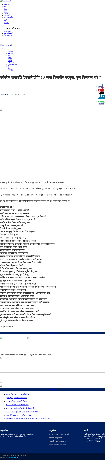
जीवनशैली (7, 15)
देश (5, 21)
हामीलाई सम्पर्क (8, 33)
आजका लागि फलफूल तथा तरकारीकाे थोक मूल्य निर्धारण (22, 412)
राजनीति (6, 23)
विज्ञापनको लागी (8, 35)
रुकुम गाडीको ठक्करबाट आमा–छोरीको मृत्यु (13, 354)
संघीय (5, 12)
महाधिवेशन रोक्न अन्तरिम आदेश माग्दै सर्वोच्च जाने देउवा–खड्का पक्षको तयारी (28, 419)
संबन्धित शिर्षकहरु (52, 333)
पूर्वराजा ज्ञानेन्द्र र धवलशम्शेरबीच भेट (16, 401)
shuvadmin (4, 94)
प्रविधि (6, 13)
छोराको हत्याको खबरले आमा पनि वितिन (17, 405)
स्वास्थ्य (6, 4)
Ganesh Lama (13, 457)
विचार (5, 19)
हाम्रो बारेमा (7, 31)
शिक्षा (5, 10)
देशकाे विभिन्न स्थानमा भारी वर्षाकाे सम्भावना (18, 415)
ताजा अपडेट (52, 389)
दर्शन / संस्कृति (8, 17)
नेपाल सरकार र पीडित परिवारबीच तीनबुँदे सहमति (20, 408)
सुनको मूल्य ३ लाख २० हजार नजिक (40, 354)
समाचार (6, 6)
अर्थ (5, 8)
